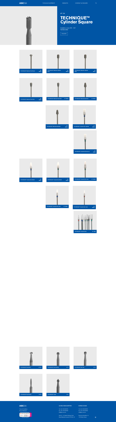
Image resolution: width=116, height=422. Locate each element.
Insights (65, 3)
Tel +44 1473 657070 (63, 409)
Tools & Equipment (48, 3)
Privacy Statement (23, 410)
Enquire (64, 33)
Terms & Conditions (23, 409)
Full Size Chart (64, 29)
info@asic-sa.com (62, 412)
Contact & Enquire (81, 3)
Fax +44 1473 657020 (63, 410)
